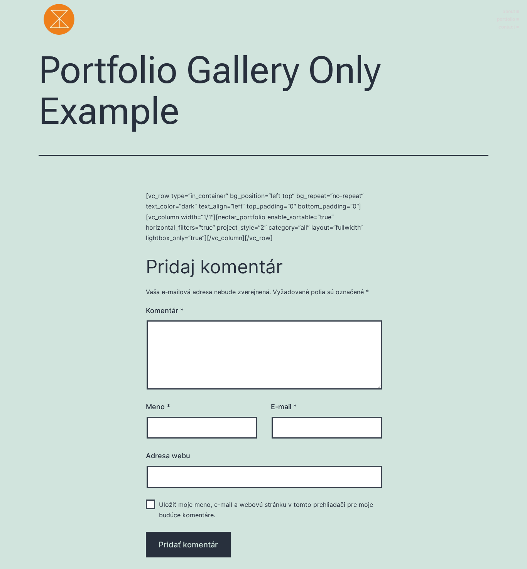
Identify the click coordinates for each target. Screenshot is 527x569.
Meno (158, 407)
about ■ (511, 11)
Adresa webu (168, 456)
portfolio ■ (508, 19)
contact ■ (508, 27)
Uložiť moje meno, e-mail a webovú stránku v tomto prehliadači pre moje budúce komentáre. (266, 510)
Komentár (165, 311)
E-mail (284, 407)
